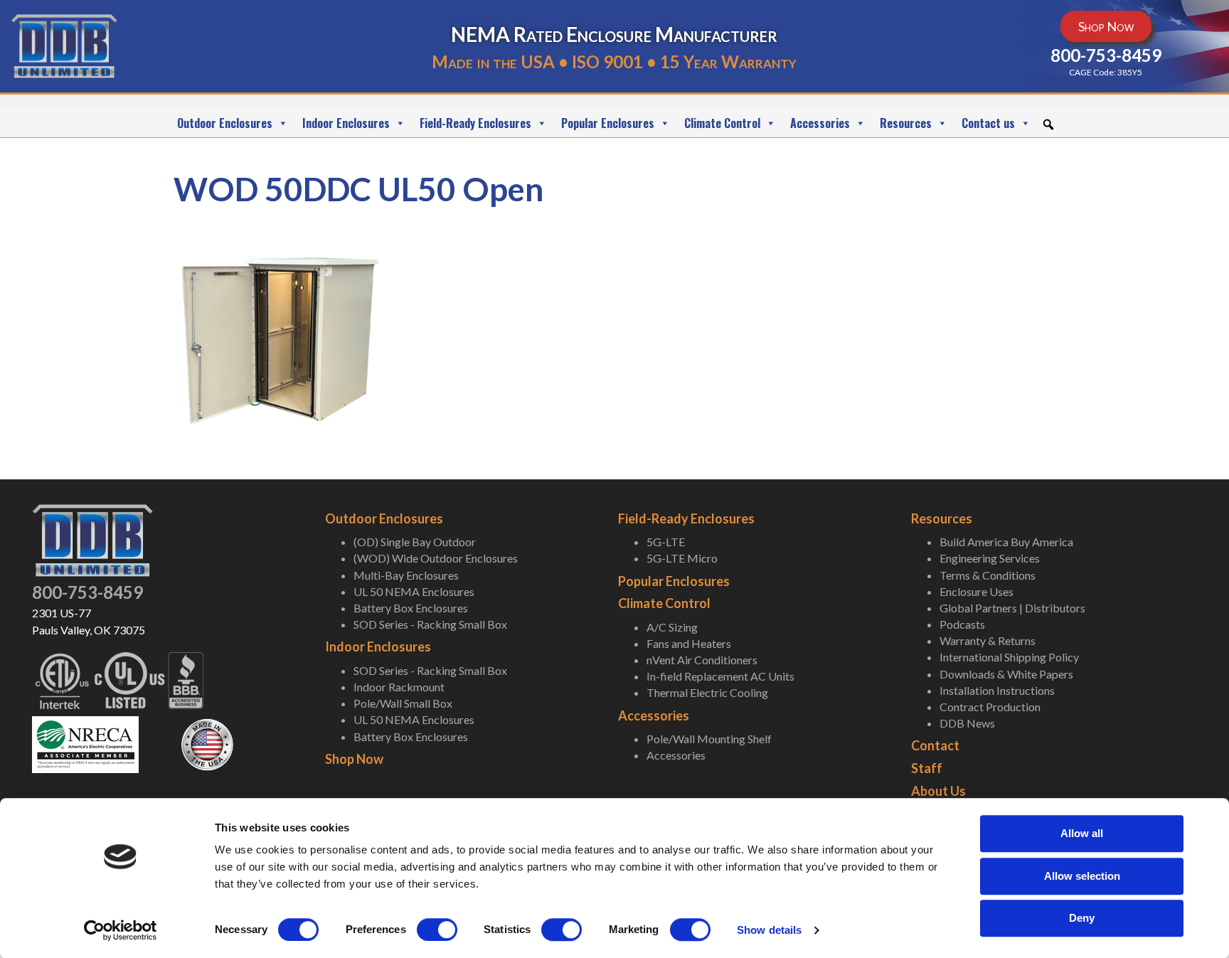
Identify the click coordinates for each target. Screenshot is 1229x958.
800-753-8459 (87, 592)
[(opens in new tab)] (85, 743)
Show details (769, 930)
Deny (1082, 918)
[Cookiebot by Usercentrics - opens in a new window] (120, 930)
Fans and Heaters (689, 643)
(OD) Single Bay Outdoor (414, 541)
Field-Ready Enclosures (475, 123)
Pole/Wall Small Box (402, 703)
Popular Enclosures (607, 123)
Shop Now (354, 759)
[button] (1048, 124)
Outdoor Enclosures (224, 123)
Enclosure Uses (976, 591)
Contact (935, 745)
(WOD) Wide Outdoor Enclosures (435, 558)
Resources (906, 123)
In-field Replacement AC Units (720, 676)
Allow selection (1082, 876)
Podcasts (962, 624)
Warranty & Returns (988, 640)
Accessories (820, 123)
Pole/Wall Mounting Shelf (709, 738)
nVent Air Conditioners (702, 659)
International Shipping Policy (1009, 657)
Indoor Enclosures (346, 123)
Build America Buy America (1006, 541)
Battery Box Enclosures (410, 607)
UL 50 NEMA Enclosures (413, 591)
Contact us (988, 123)
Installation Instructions (997, 690)
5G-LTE (666, 541)
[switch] (437, 929)
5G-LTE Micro (682, 558)
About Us (938, 791)
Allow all (1081, 833)
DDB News (967, 723)
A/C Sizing (672, 627)
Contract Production (990, 706)
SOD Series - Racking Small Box (430, 624)
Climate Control (722, 123)
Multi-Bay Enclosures (406, 575)
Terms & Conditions (988, 575)
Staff (926, 768)
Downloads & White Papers (1006, 674)
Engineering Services (990, 558)
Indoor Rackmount (399, 686)
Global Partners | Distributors (1012, 607)
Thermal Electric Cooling (707, 692)
